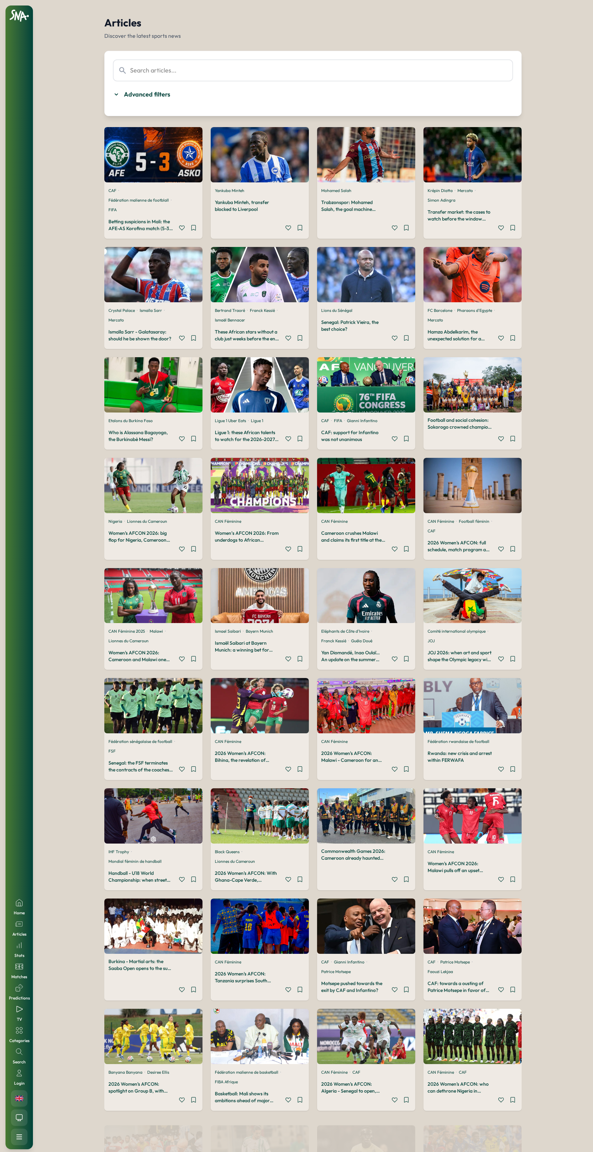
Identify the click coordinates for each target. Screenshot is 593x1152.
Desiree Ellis (158, 1072)
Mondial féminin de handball (135, 861)
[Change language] (19, 1098)
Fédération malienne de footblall (138, 200)
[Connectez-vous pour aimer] (182, 229)
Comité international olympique (457, 631)
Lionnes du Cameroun (147, 521)
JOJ (431, 640)
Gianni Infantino (362, 420)
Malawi (156, 631)
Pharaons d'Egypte (474, 310)
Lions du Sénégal (336, 310)
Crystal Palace (121, 310)
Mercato (465, 190)
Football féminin (474, 521)
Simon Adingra (441, 200)
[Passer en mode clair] (19, 1117)
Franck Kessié (262, 310)
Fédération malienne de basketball (246, 1072)
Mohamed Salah (336, 190)
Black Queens (227, 851)
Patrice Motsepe (336, 971)
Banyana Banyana (125, 1072)
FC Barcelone (440, 310)
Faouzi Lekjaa (440, 971)
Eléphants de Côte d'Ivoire (345, 631)
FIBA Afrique (226, 1081)
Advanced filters (147, 94)
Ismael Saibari (228, 631)
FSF (112, 751)
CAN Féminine (228, 521)
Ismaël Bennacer (230, 320)
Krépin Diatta (440, 190)
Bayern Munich (259, 631)
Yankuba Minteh (229, 190)
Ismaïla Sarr (151, 310)
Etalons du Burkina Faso (130, 420)
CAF (112, 190)
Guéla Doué (361, 640)
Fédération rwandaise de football (458, 741)
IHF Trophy (118, 851)
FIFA (112, 209)
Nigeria (115, 521)
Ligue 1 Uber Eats (230, 420)
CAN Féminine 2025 (126, 631)
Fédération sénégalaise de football (140, 741)
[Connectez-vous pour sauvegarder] (193, 229)
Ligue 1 (257, 420)
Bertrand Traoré (230, 310)
